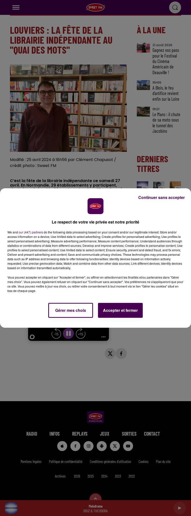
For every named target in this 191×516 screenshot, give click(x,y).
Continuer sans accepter (161, 197)
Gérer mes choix (70, 310)
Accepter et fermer (120, 310)
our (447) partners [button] (31, 232)
